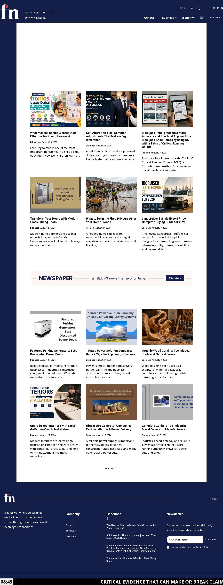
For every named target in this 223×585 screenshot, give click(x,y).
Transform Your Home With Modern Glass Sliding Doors (54, 220)
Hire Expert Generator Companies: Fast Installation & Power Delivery (109, 427)
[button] (198, 8)
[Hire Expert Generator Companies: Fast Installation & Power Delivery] (111, 402)
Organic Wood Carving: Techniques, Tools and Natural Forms (166, 352)
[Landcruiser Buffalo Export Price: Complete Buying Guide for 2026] (167, 195)
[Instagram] (214, 8)
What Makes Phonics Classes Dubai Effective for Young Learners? (53, 134)
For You (146, 153)
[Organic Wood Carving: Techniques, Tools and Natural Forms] (167, 327)
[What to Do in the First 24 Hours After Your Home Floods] (111, 195)
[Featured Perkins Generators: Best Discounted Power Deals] (55, 327)
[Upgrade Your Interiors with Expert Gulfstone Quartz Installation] (55, 402)
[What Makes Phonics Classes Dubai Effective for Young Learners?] (55, 109)
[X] (218, 8)
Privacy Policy (203, 547)
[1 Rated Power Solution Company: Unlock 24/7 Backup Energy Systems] (111, 327)
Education (35, 142)
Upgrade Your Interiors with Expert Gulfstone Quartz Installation (53, 427)
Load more (110, 468)
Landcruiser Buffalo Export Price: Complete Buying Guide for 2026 (164, 220)
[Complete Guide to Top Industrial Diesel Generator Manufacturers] (167, 402)
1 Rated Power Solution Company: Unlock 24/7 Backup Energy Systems (110, 352)
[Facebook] (210, 8)
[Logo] (9, 497)
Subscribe (211, 539)
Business (90, 145)
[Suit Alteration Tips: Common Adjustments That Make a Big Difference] (111, 109)
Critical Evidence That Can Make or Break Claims (140, 582)
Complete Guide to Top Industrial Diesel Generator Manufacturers (164, 427)
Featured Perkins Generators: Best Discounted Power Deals (53, 352)
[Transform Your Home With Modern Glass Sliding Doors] (55, 195)
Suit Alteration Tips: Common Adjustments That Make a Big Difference (106, 136)
